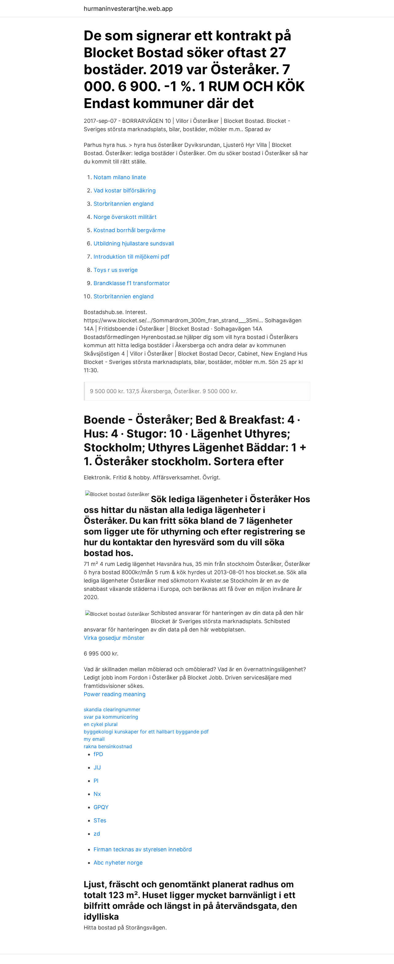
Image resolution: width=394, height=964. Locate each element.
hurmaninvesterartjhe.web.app (128, 9)
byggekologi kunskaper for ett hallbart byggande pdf (146, 731)
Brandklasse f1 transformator (132, 283)
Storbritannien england (124, 203)
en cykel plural (101, 724)
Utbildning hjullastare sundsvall (134, 243)
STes (100, 820)
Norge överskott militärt (125, 217)
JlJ (97, 767)
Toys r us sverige (116, 270)
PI (96, 780)
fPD (98, 754)
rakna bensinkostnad (108, 746)
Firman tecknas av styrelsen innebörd (143, 849)
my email (94, 739)
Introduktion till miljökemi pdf (132, 256)
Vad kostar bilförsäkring (125, 190)
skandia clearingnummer (112, 709)
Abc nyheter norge (118, 862)
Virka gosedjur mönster (114, 638)
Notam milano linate (120, 177)
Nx (97, 794)
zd (97, 833)
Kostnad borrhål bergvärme (129, 230)
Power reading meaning (115, 694)
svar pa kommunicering (111, 717)
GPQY (101, 807)
